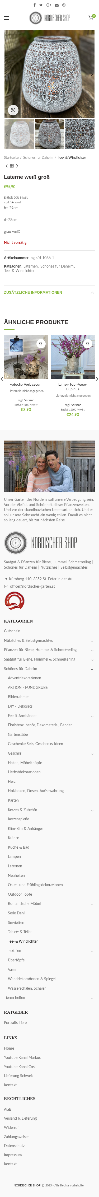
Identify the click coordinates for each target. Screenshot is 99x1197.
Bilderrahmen (19, 697)
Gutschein (12, 631)
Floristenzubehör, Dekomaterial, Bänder (40, 725)
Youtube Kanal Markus (22, 1058)
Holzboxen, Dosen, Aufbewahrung (36, 791)
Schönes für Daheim (38, 158)
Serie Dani (16, 913)
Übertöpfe (16, 960)
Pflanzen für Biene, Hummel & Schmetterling (40, 650)
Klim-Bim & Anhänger (25, 829)
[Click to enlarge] (13, 110)
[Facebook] (34, 5)
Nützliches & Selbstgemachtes (28, 641)
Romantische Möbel (24, 904)
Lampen (14, 857)
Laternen (30, 266)
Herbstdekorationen (24, 772)
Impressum (13, 1155)
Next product (17, 166)
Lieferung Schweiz (18, 1076)
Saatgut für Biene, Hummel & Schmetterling (39, 659)
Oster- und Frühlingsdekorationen (35, 885)
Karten (13, 800)
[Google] (49, 5)
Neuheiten (16, 876)
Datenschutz (14, 1146)
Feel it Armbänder (22, 716)
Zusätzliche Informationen (33, 292)
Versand (16, 202)
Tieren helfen (14, 998)
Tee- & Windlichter (72, 158)
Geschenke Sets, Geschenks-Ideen (35, 744)
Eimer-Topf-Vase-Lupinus (72, 386)
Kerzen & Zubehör (22, 810)
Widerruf (11, 1128)
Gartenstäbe (18, 735)
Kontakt (10, 1085)
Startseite (11, 158)
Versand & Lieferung (20, 1118)
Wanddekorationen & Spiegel (31, 979)
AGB (7, 1109)
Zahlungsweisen (17, 1137)
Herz (12, 782)
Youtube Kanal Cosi (19, 1067)
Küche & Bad (18, 847)
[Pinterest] (63, 5)
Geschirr (14, 753)
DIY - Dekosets (20, 706)
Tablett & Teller (20, 932)
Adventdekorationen (24, 678)
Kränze (13, 838)
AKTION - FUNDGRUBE (28, 688)
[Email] (56, 5)
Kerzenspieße (18, 819)
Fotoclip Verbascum (26, 384)
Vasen (12, 970)
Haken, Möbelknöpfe (25, 763)
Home (9, 1048)
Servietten (16, 923)
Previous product (6, 166)
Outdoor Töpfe (20, 894)
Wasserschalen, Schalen (27, 988)
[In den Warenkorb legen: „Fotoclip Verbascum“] (41, 343)
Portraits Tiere (15, 1023)
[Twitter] (41, 5)
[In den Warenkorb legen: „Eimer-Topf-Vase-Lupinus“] (87, 343)
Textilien (14, 951)
